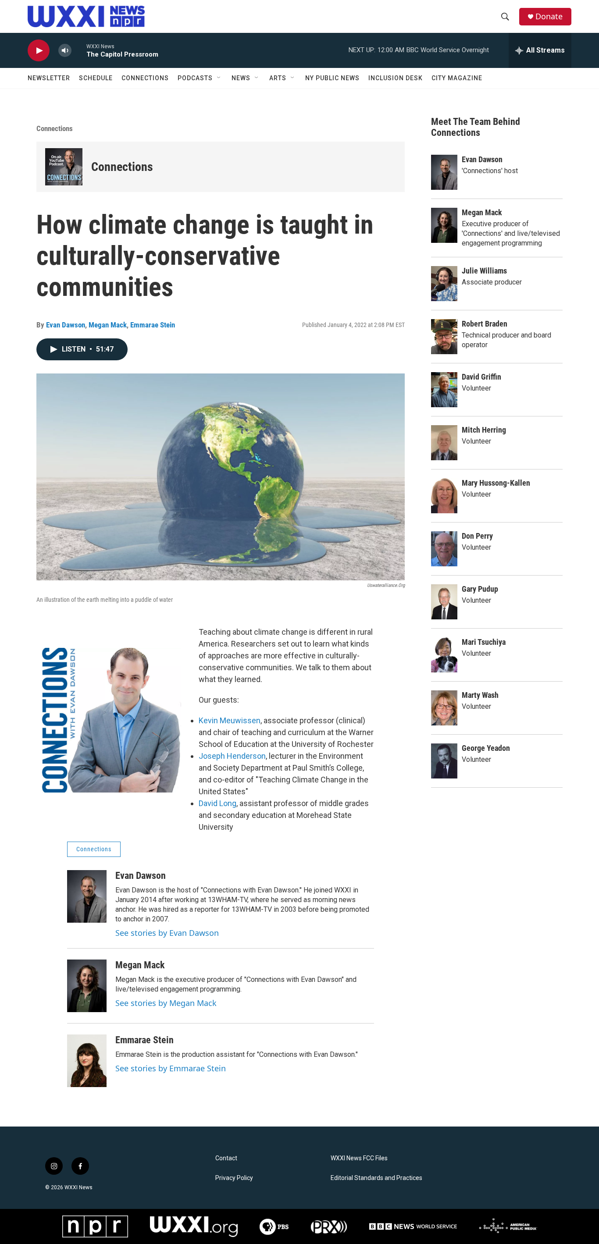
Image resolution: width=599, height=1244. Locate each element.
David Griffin (481, 376)
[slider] (79, 50)
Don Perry (477, 535)
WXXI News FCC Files (359, 1158)
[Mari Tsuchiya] (444, 654)
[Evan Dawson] (87, 896)
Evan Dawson (65, 324)
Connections (145, 78)
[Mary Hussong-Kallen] (444, 495)
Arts (277, 78)
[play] (39, 51)
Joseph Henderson (232, 756)
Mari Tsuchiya (484, 642)
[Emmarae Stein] (87, 1060)
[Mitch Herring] (444, 442)
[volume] (64, 50)
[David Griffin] (444, 389)
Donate (549, 16)
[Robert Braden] (444, 336)
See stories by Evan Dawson (167, 933)
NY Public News (332, 78)
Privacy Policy (234, 1178)
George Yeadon (486, 748)
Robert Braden (484, 323)
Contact (226, 1158)
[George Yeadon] (444, 760)
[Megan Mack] (87, 986)
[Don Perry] (444, 548)
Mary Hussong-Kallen (496, 482)
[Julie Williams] (444, 283)
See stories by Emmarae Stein (170, 1068)
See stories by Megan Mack (166, 1003)
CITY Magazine (456, 78)
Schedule (96, 78)
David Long (217, 803)
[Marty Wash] (444, 707)
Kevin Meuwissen (229, 720)
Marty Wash (480, 695)
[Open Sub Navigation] (219, 78)
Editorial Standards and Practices (376, 1178)
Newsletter (49, 78)
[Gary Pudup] (444, 601)
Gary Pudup (480, 589)
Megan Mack (108, 324)
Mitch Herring (484, 429)
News (241, 78)
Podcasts (195, 78)
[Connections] (63, 166)
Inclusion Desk (395, 78)
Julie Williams (484, 270)
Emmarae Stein (152, 324)
